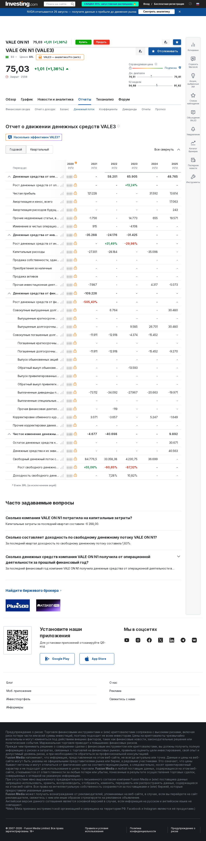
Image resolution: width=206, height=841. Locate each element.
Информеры (14, 707)
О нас (113, 682)
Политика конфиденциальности (143, 830)
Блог (9, 682)
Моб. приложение (18, 691)
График (27, 99)
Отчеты (146, 109)
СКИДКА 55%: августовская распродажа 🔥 (110, 4)
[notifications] (190, 4)
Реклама (115, 691)
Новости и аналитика (55, 99)
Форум (124, 99)
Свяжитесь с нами (122, 699)
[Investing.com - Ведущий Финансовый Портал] (21, 4)
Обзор (11, 99)
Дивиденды (129, 109)
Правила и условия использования (96, 830)
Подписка (171, 67)
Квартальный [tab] (39, 149)
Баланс (64, 109)
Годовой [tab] (16, 149)
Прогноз (160, 109)
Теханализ (105, 99)
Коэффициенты (108, 109)
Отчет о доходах (45, 109)
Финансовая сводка (18, 109)
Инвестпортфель (18, 699)
